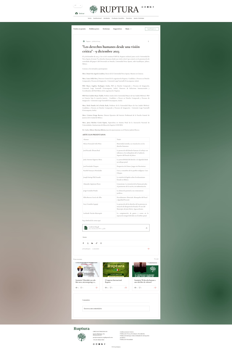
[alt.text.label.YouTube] (148, 7)
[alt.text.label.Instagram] (145, 7)
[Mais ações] (148, 41)
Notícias (106, 29)
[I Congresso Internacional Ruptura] (116, 269)
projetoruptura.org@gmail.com (103, 337)
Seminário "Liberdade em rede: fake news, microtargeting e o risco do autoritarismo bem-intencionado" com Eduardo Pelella (86, 281)
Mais (127, 29)
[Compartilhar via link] (96, 243)
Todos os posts (79, 29)
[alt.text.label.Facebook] (153, 7)
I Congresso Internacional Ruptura (113, 281)
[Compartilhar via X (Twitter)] (88, 243)
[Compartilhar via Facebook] (83, 243)
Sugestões (117, 29)
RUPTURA (119, 9)
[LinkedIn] (150, 7)
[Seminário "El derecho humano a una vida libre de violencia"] (145, 269)
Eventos (85, 237)
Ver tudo (156, 259)
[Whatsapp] (142, 7)
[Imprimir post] (101, 243)
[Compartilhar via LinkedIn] (92, 243)
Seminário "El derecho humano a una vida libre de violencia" (145, 281)
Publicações (94, 29)
